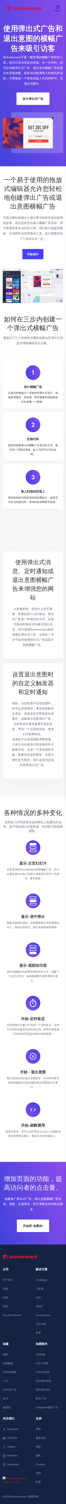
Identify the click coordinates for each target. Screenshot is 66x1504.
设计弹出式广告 (33, 99)
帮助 (38, 1429)
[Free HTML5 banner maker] (20, 1261)
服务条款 (41, 1438)
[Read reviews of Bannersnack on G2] (16, 1481)
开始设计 (33, 254)
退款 (38, 1446)
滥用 (38, 1473)
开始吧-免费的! (33, 1226)
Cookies (40, 1464)
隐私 (38, 1455)
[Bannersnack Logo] (24, 9)
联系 (38, 1482)
